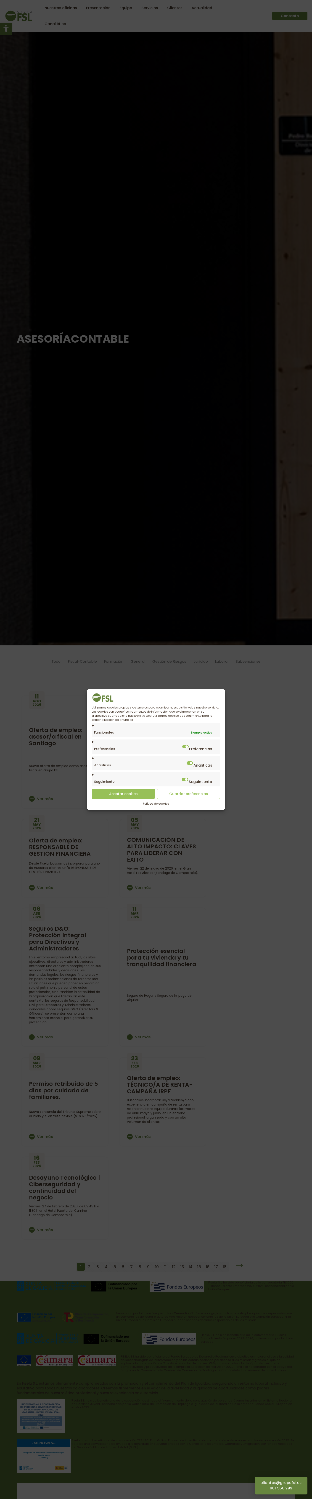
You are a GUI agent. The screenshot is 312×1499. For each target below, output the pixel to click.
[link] (103, 700)
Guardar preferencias (188, 793)
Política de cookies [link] (156, 804)
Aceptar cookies (123, 793)
